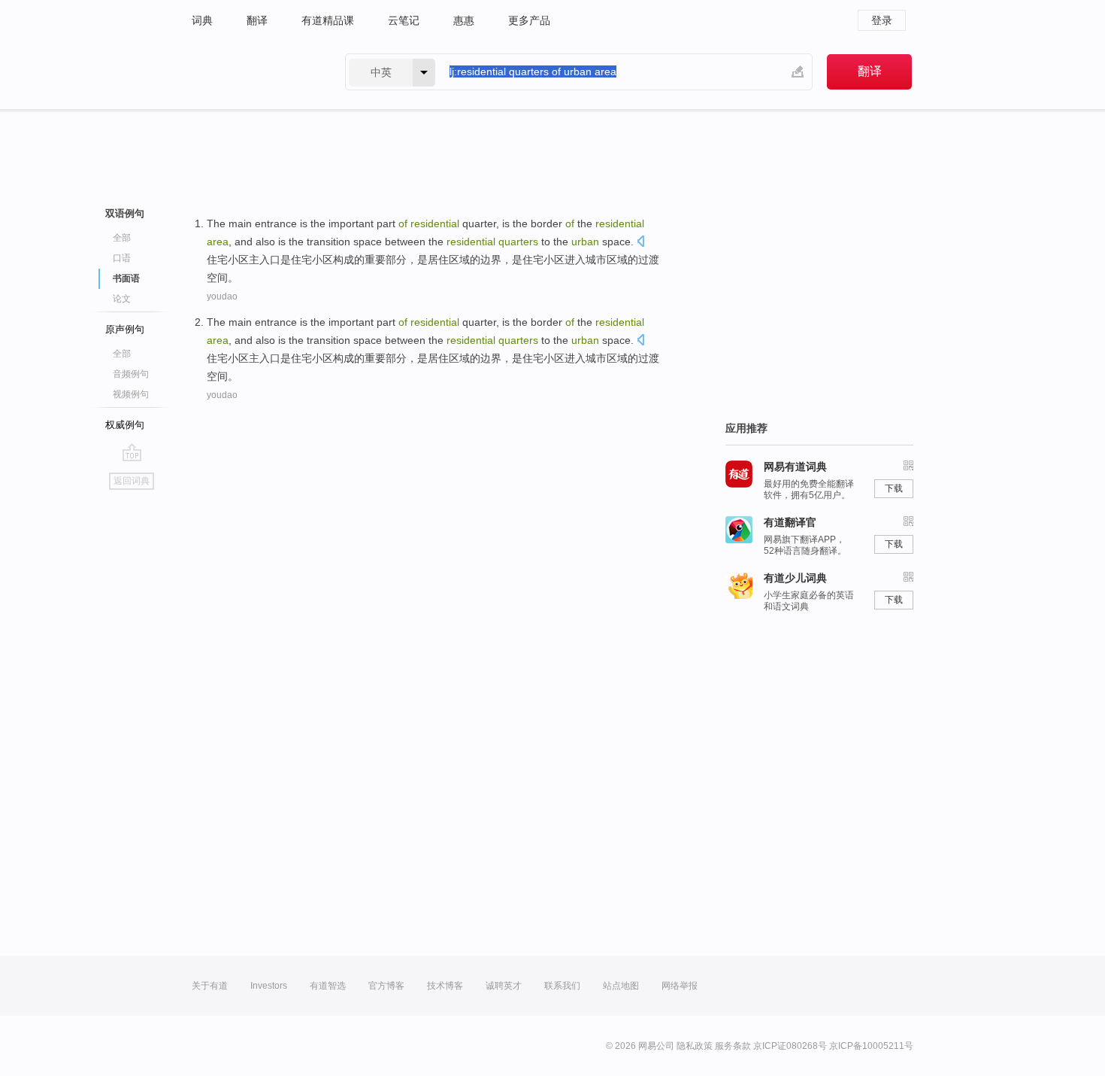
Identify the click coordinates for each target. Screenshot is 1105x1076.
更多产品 (529, 20)
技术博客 (445, 985)
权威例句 (124, 424)
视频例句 (131, 394)
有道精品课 (327, 20)
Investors (268, 985)
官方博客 (386, 985)
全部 (122, 238)
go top (132, 452)
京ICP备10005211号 (871, 1046)
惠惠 (463, 20)
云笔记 (403, 20)
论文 (122, 298)
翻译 (257, 20)
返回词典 (132, 481)
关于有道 (210, 985)
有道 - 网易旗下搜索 (253, 72)
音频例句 (131, 374)
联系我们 (562, 985)
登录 (881, 20)
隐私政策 (695, 1046)
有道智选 (328, 985)
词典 (202, 20)
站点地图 (621, 985)
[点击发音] (640, 243)
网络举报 (679, 985)
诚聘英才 (504, 985)
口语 (122, 258)
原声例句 (124, 329)
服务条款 (733, 1046)
